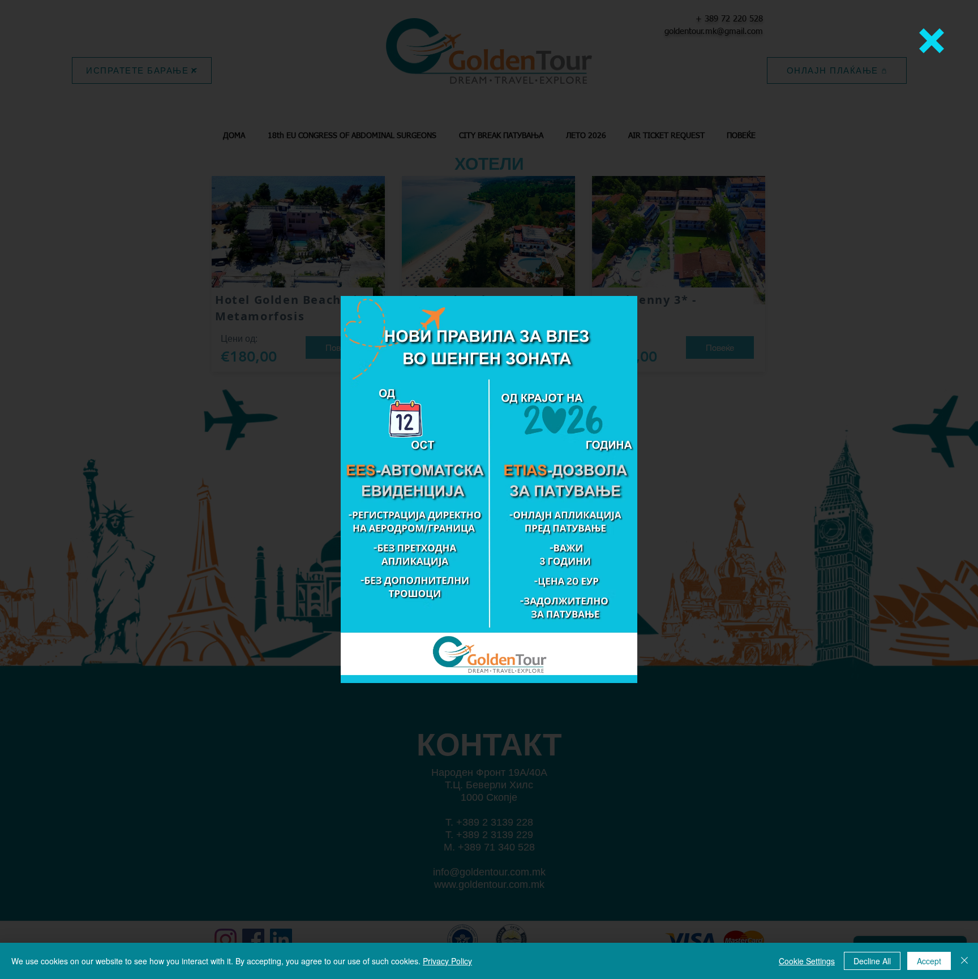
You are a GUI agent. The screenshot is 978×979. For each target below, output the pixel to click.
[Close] (964, 961)
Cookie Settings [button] (807, 961)
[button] (931, 40)
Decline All (872, 961)
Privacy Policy (447, 961)
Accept (929, 961)
